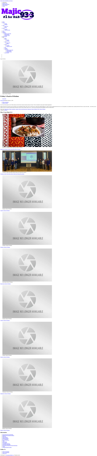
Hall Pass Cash (4, 3)
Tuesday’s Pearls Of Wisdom (5, 210)
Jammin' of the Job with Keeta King (21, 109)
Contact (3, 446)
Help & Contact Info (7, 33)
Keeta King (2, 100)
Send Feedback (6, 34)
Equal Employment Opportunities (7, 434)
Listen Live (6, 26)
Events (3, 28)
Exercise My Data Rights (6, 444)
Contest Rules (4, 441)
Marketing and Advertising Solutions (8, 435)
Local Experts (4, 36)
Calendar (5, 29)
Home (3, 21)
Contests (3, 31)
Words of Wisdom (42, 109)
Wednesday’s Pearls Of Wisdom (5, 393)
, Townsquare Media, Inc (10, 455)
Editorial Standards (5, 438)
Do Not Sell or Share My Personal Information (9, 445)
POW (38, 109)
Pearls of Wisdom (34, 109)
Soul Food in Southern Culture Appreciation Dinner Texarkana (10, 149)
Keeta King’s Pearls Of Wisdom (5, 283)
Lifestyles (5, 110)
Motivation (29, 109)
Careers (3, 6)
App (5, 47)
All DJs (5, 23)
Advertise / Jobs (7, 35)
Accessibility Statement (6, 443)
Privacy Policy (4, 442)
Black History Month (8, 109)
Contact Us (4, 32)
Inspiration (13, 109)
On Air (3, 22)
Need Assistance (5, 437)
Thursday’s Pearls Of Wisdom (5, 247)
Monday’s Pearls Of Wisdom (5, 430)
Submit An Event (9, 46)
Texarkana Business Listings (7, 447)
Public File (4, 436)
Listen (3, 25)
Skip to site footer (10, 0)
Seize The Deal (4, 5)
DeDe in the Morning (5, 4)
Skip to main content (3, 0)
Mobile (5, 27)
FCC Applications (5, 439)
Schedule (5, 24)
